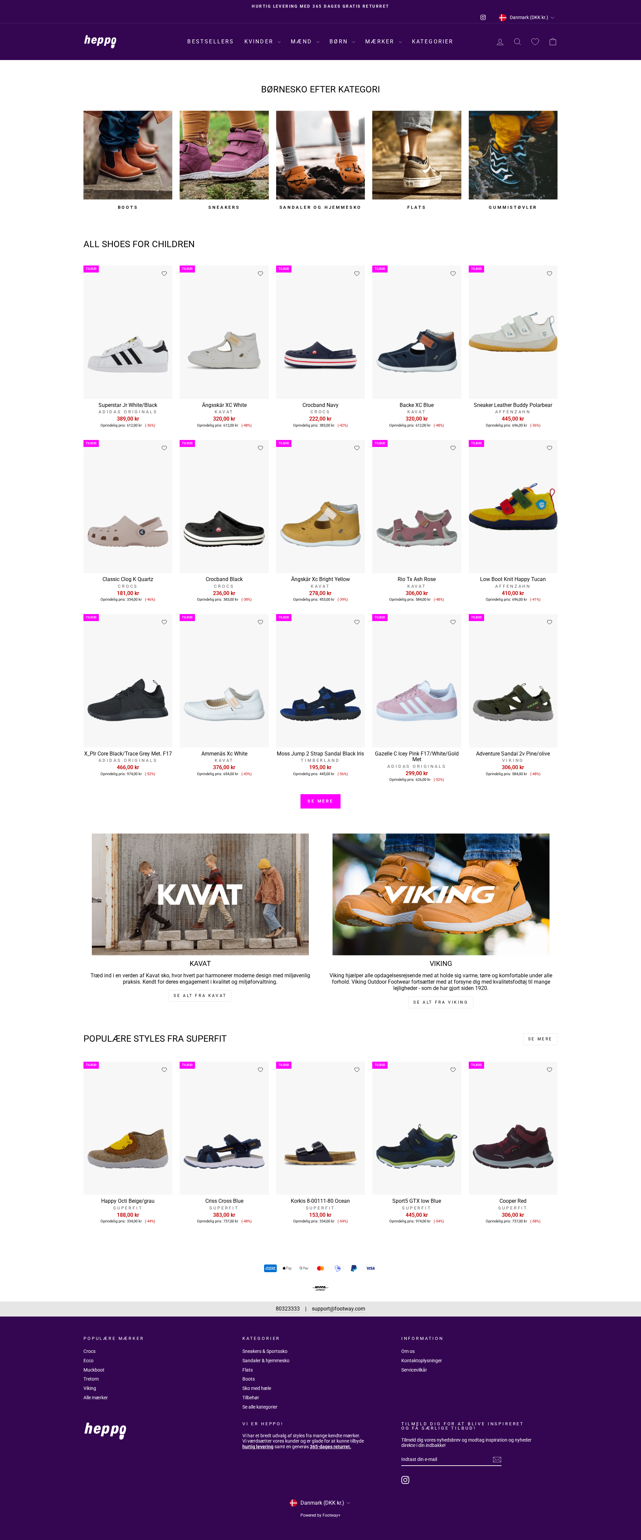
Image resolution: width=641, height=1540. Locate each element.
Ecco (88, 1360)
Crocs (89, 1351)
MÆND (302, 41)
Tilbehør (250, 1397)
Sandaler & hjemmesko (265, 1360)
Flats (247, 1370)
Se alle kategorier (259, 1407)
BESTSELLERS (210, 41)
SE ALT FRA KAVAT (200, 995)
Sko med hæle (256, 1388)
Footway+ (332, 1515)
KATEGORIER (433, 41)
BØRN (340, 41)
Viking (89, 1388)
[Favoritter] (535, 42)
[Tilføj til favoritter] (164, 274)
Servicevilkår (414, 1370)
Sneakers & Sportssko (264, 1351)
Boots (248, 1379)
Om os (408, 1351)
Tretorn (91, 1379)
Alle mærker (95, 1397)
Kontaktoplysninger (421, 1360)
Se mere (320, 801)
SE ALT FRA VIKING (440, 1002)
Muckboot (93, 1370)
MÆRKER (381, 41)
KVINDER (260, 41)
